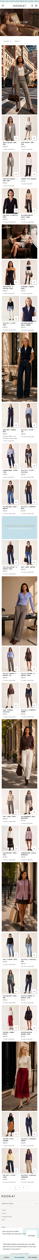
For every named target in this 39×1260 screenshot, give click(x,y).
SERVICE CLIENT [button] (8, 1204)
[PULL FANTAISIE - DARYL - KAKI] (10, 981)
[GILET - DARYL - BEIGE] (10, 802)
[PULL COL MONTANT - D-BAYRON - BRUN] (10, 553)
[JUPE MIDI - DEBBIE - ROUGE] (10, 1018)
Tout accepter (19, 1257)
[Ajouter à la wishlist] (17, 143)
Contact (4, 1210)
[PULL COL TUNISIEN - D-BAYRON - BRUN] (28, 659)
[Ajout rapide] (16, 138)
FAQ (3, 1220)
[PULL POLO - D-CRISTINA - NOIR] (10, 201)
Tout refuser (32, 1257)
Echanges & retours (7, 1217)
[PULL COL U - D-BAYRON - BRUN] (28, 492)
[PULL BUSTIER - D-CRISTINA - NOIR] (10, 272)
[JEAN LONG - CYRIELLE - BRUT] (10, 415)
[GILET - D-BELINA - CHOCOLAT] (10, 695)
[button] (31, 6)
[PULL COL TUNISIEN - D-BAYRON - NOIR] (28, 981)
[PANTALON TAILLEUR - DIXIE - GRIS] (10, 164)
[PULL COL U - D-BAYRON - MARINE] (28, 695)
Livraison (4, 1213)
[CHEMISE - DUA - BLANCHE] (28, 164)
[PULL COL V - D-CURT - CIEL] (28, 415)
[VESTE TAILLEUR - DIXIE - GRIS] (10, 128)
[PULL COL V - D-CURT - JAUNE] (10, 1161)
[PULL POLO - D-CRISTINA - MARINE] (28, 1124)
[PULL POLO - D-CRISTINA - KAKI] (28, 945)
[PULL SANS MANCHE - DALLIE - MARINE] (28, 309)
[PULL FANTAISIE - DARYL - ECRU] (10, 838)
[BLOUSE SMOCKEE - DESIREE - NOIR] (28, 1018)
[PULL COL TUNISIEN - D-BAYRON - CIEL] (10, 659)
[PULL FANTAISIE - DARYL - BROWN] (10, 492)
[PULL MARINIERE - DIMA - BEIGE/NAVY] (28, 802)
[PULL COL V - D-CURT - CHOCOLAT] (28, 456)
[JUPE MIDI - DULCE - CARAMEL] (10, 1124)
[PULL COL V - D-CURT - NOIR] (10, 308)
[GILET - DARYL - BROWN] (28, 552)
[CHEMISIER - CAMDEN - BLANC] (28, 272)
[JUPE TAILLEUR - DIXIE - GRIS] (28, 128)
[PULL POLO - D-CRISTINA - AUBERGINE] (28, 1161)
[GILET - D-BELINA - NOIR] (10, 945)
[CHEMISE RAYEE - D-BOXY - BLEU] (10, 456)
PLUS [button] (3, 1227)
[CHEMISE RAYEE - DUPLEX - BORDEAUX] (28, 838)
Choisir (6, 1257)
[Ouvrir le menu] (5, 6)
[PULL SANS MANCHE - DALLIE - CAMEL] (28, 201)
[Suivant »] (27, 1187)
